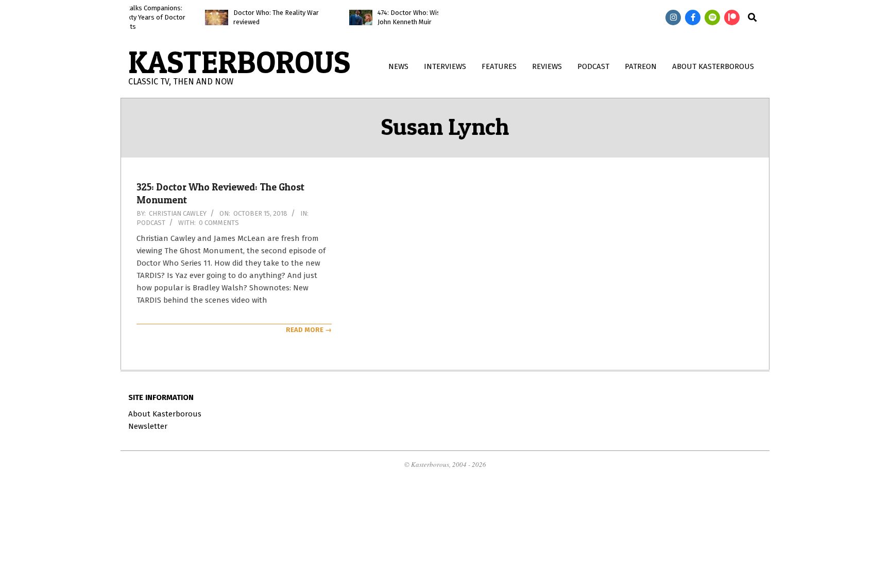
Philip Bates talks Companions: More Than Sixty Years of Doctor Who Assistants (129, 17)
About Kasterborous (164, 414)
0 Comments (219, 222)
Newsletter (147, 426)
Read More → (309, 330)
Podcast (150, 222)
